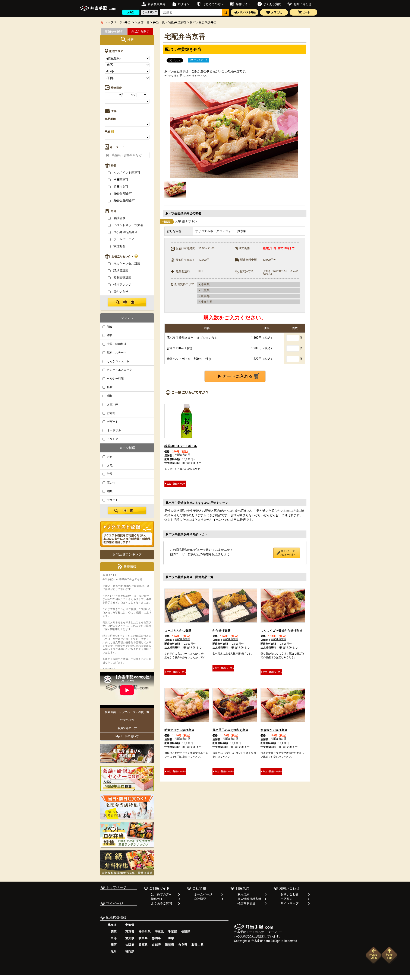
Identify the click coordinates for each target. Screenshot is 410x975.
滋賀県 (169, 944)
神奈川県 (145, 931)
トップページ (115, 887)
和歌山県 (198, 944)
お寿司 (110, 413)
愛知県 (129, 938)
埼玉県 (159, 931)
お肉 (109, 456)
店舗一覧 (143, 22)
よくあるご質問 (161, 903)
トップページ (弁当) (118, 22)
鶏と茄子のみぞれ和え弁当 (230, 730)
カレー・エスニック (119, 369)
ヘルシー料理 (115, 378)
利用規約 (243, 894)
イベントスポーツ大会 (128, 225)
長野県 (185, 931)
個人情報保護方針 (249, 899)
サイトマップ (290, 903)
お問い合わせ (290, 894)
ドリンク (112, 438)
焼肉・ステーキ (116, 352)
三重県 (169, 938)
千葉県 (172, 931)
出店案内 (287, 899)
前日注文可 (120, 186)
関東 (112, 931)
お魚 (109, 465)
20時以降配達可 (124, 200)
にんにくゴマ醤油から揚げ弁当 (281, 630)
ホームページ (203, 894)
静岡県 (156, 938)
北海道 (112, 925)
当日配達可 (120, 179)
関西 (112, 944)
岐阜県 (143, 938)
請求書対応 (120, 270)
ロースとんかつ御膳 (177, 630)
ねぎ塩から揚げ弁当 (274, 730)
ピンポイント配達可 (126, 172)
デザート (112, 421)
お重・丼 (112, 404)
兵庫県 (143, 944)
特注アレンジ (122, 284)
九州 (112, 951)
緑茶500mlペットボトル (180, 446)
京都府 (156, 944)
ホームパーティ (123, 239)
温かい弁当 (120, 291)
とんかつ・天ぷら (117, 361)
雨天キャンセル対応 (126, 263)
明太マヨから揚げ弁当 (179, 730)
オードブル (113, 430)
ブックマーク (199, 60)
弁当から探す (140, 31)
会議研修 (119, 218)
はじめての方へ (161, 894)
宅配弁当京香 (177, 22)
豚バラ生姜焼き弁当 (203, 22)
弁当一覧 (159, 22)
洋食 (109, 335)
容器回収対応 (122, 277)
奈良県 (182, 944)
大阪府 (129, 944)
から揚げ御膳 (221, 630)
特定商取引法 (246, 903)
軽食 (109, 387)
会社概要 (200, 899)
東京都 (129, 931)
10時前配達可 (122, 193)
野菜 (109, 473)
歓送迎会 (119, 246)
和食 (109, 326)
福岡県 (129, 951)
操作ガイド (158, 899)
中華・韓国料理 (116, 344)
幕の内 (110, 482)
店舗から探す (114, 31)
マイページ (114, 903)
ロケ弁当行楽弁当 (125, 232)
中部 (112, 938)
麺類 (109, 395)
